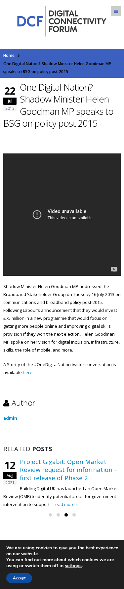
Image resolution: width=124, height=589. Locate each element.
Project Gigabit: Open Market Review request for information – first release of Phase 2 (68, 469)
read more (65, 504)
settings (73, 566)
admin (10, 418)
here (27, 372)
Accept (19, 578)
